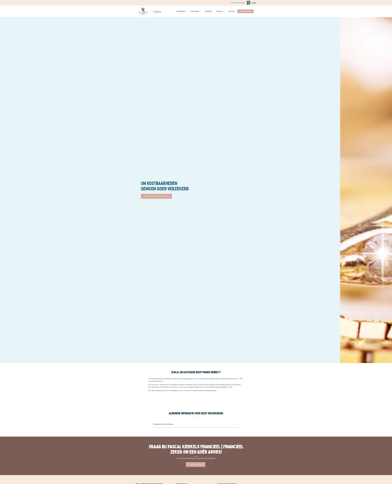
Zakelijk (208, 11)
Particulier (195, 11)
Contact (231, 11)
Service (220, 11)
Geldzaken (181, 11)
